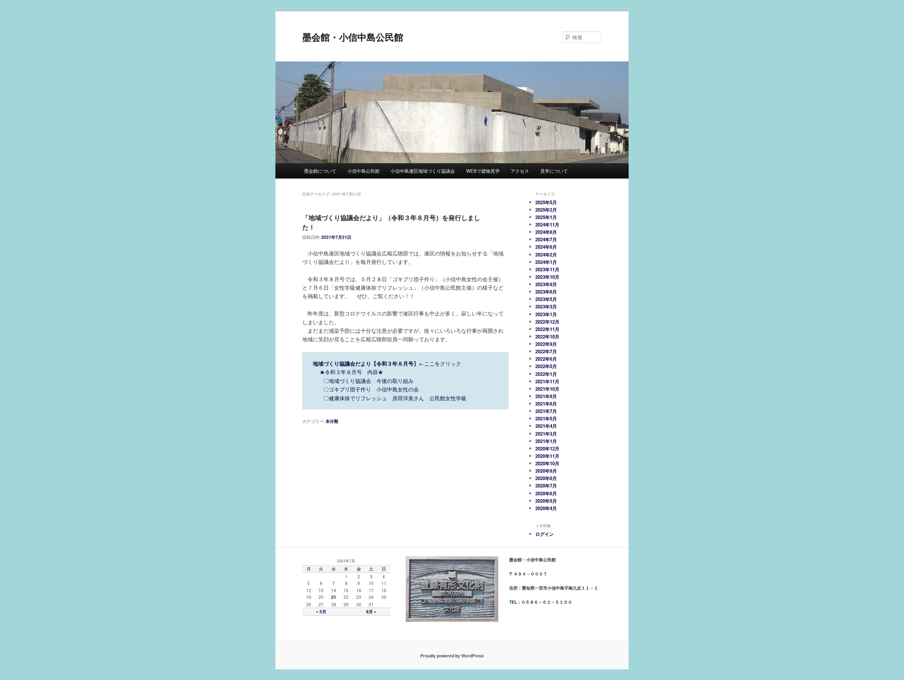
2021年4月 (546, 425)
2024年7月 (546, 239)
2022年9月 (546, 344)
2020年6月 (546, 493)
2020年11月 (547, 456)
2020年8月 (546, 478)
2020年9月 (546, 470)
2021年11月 (547, 381)
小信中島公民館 (363, 170)
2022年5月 (546, 366)
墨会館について (320, 170)
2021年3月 (546, 433)
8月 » (371, 611)
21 (333, 597)
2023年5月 (546, 299)
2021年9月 (546, 396)
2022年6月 (546, 358)
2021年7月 (546, 411)
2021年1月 (546, 441)
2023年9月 (546, 284)
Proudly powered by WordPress (452, 655)
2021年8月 (546, 403)
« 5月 (321, 611)
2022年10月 (547, 336)
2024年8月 (546, 232)
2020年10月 (547, 463)
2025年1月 (546, 217)
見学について (554, 170)
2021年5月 (546, 418)
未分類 (332, 421)
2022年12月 (547, 321)
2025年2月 (546, 209)
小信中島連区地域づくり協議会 (423, 170)
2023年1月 (546, 314)
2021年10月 (547, 388)
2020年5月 (546, 500)
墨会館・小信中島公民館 (352, 36)
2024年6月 (546, 246)
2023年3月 (546, 306)
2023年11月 (547, 269)
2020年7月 (546, 485)
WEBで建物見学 (483, 170)
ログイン (544, 534)
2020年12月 (547, 448)
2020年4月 (546, 508)
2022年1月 (546, 374)
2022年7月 (546, 351)
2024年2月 (546, 254)
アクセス (520, 170)
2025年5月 (546, 202)
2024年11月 (547, 224)
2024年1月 (546, 262)
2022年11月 (547, 329)
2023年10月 (547, 276)
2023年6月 (546, 291)
